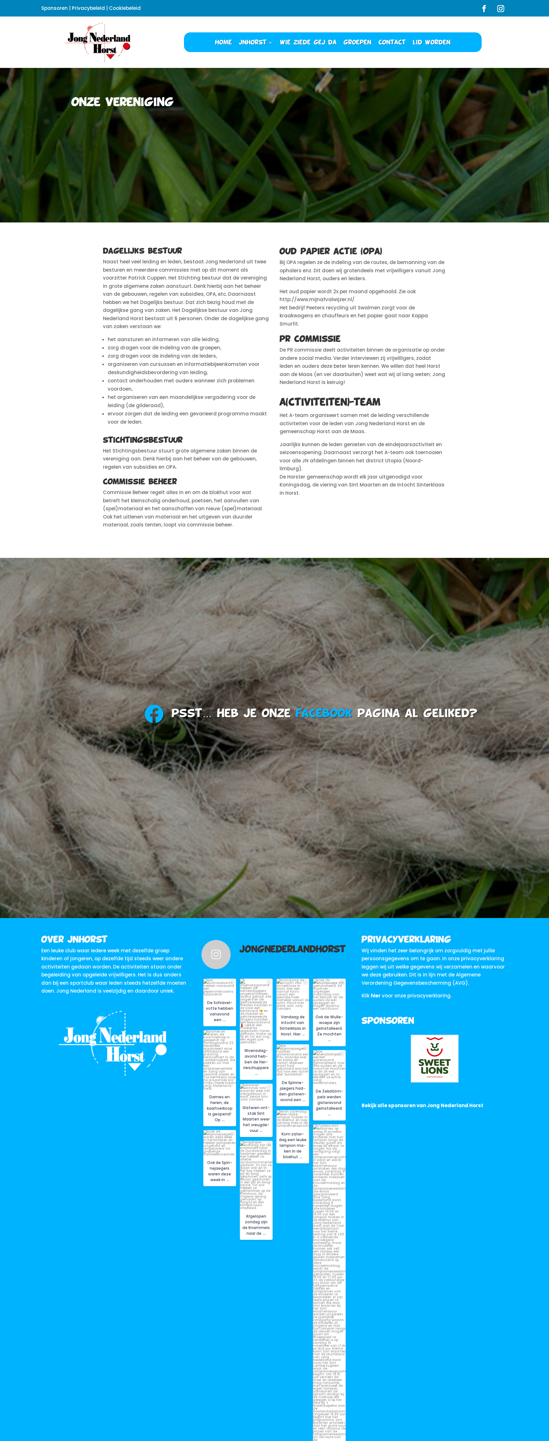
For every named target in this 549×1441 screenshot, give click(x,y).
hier (376, 995)
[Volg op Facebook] (484, 9)
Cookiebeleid (125, 8)
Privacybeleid (88, 8)
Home (223, 42)
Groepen (357, 42)
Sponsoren (54, 8)
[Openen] (219, 987)
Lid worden (432, 42)
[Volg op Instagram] (501, 9)
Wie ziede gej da (308, 42)
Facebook (324, 714)
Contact (392, 42)
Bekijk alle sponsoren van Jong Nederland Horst (422, 1105)
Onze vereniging (122, 102)
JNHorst (253, 42)
